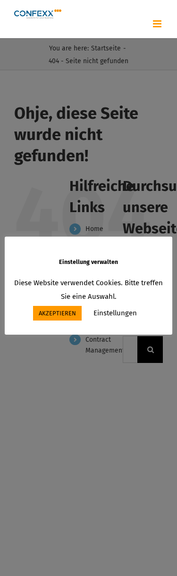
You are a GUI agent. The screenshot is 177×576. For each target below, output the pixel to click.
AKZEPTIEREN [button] (57, 313)
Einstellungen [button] (115, 313)
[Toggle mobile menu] (158, 24)
